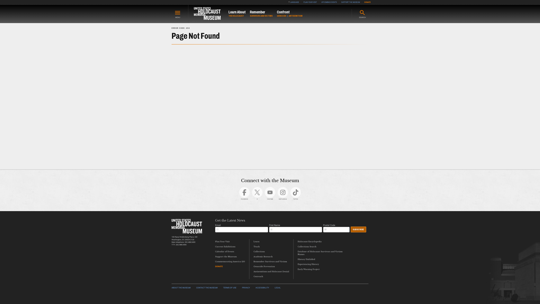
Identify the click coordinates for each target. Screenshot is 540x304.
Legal (278, 288)
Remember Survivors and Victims (270, 261)
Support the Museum (350, 2)
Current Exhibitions (225, 246)
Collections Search (307, 246)
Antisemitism (295, 16)
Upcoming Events (329, 2)
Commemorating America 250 (230, 261)
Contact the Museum (207, 288)
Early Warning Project (309, 269)
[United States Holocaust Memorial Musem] (187, 232)
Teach (257, 246)
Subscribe (358, 229)
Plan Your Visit (310, 2)
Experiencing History (308, 264)
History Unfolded (306, 259)
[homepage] (207, 14)
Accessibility (262, 288)
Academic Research (263, 256)
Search (362, 17)
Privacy (246, 288)
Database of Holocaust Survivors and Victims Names (320, 252)
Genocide (281, 16)
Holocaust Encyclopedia (310, 241)
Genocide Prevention (264, 266)
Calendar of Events (224, 251)
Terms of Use (229, 288)
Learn (256, 241)
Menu (177, 17)
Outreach (258, 276)
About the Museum (181, 288)
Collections (259, 251)
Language (294, 2)
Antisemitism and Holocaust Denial (271, 271)
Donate (367, 2)
